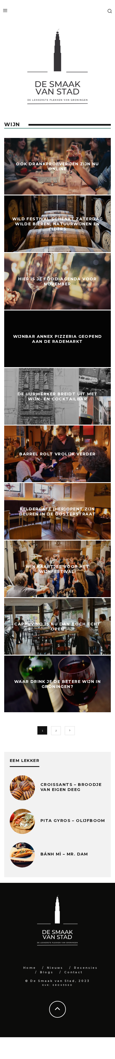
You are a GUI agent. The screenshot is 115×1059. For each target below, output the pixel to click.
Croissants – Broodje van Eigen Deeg (71, 787)
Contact (73, 972)
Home (29, 968)
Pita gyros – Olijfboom (72, 820)
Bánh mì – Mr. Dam (64, 854)
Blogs (46, 972)
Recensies (86, 968)
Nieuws (55, 968)
